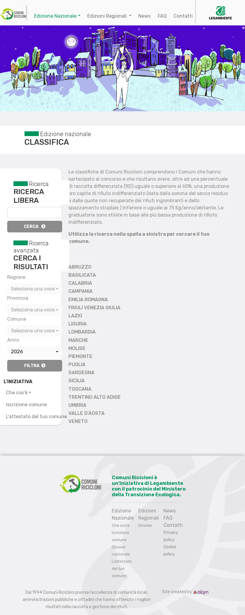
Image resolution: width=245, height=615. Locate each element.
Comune (16, 319)
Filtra (32, 365)
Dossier (145, 525)
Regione (16, 277)
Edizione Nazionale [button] (55, 16)
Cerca (32, 226)
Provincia (17, 298)
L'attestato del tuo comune (36, 416)
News (144, 16)
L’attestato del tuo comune (122, 568)
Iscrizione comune (26, 404)
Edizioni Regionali (107, 16)
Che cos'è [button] (16, 392)
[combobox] (34, 289)
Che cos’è (121, 525)
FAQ (162, 16)
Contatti (183, 16)
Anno (13, 340)
